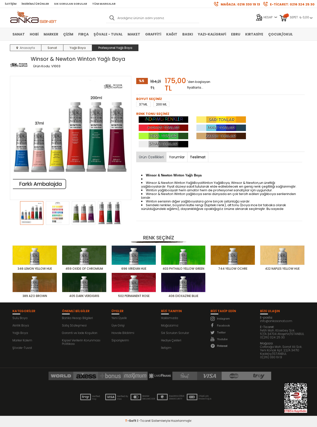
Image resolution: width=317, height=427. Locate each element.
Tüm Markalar (104, 4)
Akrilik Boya (20, 325)
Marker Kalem (22, 340)
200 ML (161, 104)
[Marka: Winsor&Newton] (19, 65)
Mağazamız (169, 325)
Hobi (34, 34)
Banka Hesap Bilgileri (77, 318)
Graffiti (153, 34)
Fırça (83, 34)
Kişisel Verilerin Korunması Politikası (81, 342)
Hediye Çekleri (171, 340)
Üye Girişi (118, 325)
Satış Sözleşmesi (74, 325)
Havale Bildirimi (122, 333)
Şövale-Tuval (22, 348)
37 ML (143, 104)
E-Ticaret (144, 421)
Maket (134, 34)
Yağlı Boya (20, 333)
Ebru (235, 34)
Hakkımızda (169, 318)
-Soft (131, 421)
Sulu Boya (19, 318)
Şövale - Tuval (108, 34)
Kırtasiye (254, 34)
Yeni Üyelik (119, 318)
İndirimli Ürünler (35, 4)
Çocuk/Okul (280, 34)
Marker (51, 34)
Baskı (187, 34)
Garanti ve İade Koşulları (79, 333)
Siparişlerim (120, 340)
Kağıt (171, 34)
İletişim (11, 4)
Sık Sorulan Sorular (70, 4)
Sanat (18, 34)
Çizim (68, 34)
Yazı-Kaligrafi (212, 34)
